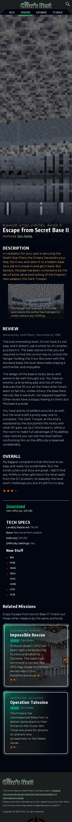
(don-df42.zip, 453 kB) (22, 508)
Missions (25, 12)
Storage (58, 12)
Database (41, 12)
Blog (12, 12)
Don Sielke (24, 236)
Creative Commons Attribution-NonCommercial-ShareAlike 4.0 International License (31, 794)
